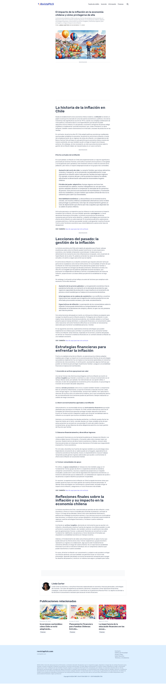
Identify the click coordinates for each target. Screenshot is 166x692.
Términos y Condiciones (122, 658)
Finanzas (120, 4)
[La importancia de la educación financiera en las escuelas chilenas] (112, 619)
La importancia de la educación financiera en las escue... (111, 626)
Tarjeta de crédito (93, 4)
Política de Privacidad (121, 653)
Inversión (104, 4)
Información (112, 4)
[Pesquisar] (127, 4)
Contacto (118, 651)
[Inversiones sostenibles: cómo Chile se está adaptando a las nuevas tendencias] (53, 619)
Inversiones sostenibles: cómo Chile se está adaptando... (51, 626)
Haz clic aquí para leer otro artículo (76, 229)
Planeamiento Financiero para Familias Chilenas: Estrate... (81, 626)
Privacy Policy (119, 654)
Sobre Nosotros (119, 656)
